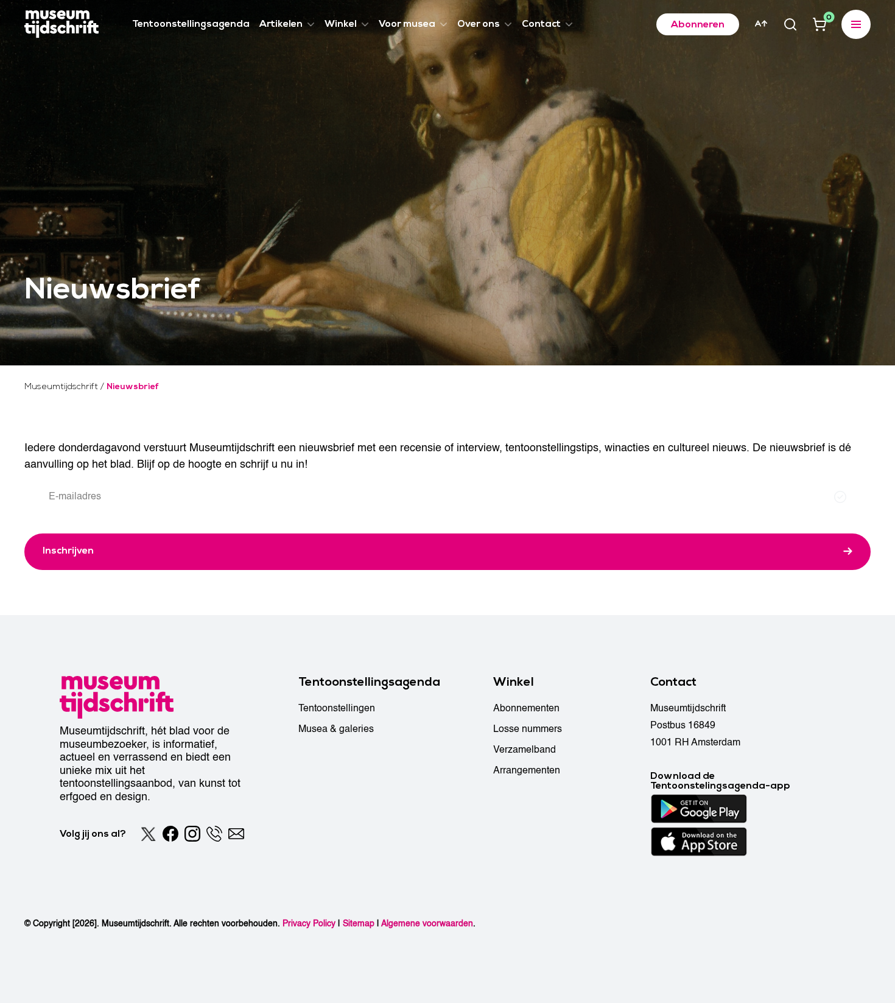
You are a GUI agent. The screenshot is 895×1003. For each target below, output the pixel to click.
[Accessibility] (761, 23)
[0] (819, 24)
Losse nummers (527, 729)
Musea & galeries (336, 729)
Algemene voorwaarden (427, 924)
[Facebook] (170, 834)
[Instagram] (192, 834)
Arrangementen (526, 770)
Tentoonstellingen (336, 708)
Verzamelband (524, 750)
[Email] (236, 834)
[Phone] (214, 834)
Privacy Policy (309, 924)
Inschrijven (68, 550)
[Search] (790, 24)
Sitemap (358, 924)
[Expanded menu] (856, 24)
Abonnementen (526, 708)
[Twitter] (148, 834)
